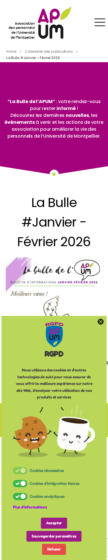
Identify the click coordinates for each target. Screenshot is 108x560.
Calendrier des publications (49, 51)
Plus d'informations (30, 507)
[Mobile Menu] (99, 22)
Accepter (54, 523)
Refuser (54, 549)
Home (11, 51)
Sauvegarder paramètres (54, 536)
